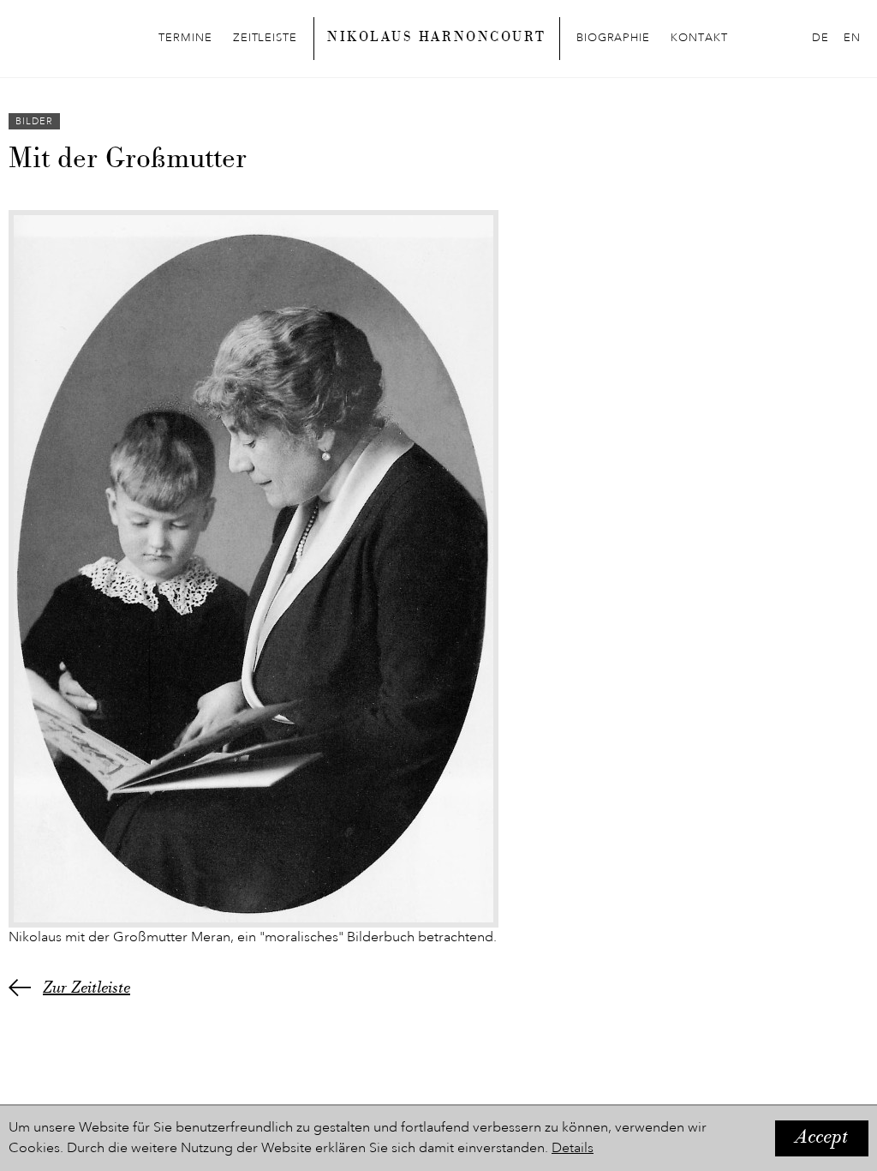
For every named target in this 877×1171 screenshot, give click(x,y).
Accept (822, 1138)
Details (573, 1149)
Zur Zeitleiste (86, 989)
